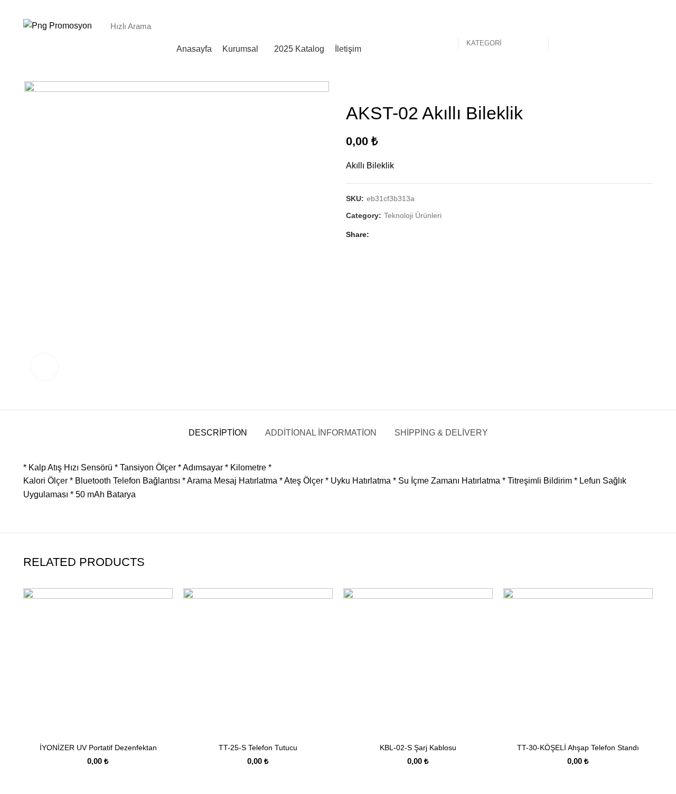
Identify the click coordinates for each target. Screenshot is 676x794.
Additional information (321, 432)
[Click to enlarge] (44, 367)
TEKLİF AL (623, 26)
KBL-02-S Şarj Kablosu (418, 747)
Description (218, 432)
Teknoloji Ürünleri (413, 215)
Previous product (626, 86)
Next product (647, 86)
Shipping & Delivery (441, 432)
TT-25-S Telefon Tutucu (258, 747)
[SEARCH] (562, 26)
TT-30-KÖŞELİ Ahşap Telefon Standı (578, 747)
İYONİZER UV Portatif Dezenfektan (98, 747)
